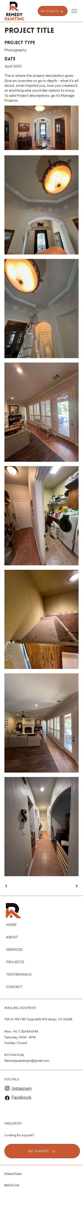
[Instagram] (7, 1088)
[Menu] (74, 11)
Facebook (21, 1097)
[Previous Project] (6, 886)
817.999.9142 (14, 1055)
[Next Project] (77, 886)
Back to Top (11, 1184)
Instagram (22, 1088)
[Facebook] (7, 1098)
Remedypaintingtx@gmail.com (26, 1061)
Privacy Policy (13, 1173)
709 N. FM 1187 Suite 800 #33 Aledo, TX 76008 (38, 1019)
